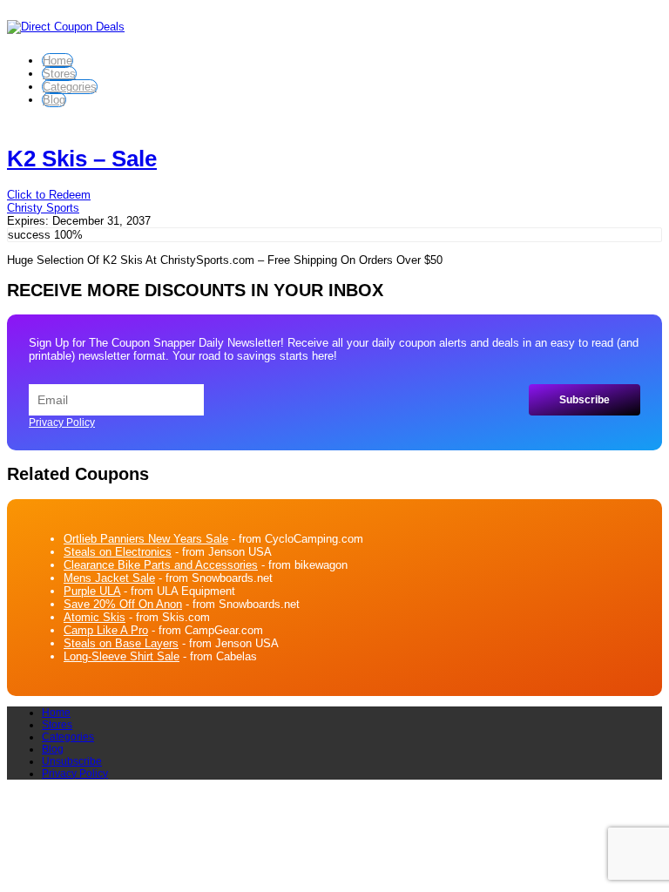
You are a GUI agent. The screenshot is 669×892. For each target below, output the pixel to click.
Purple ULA (92, 591)
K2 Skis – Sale (82, 158)
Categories (70, 86)
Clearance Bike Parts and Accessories (161, 564)
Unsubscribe (72, 761)
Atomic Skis (94, 617)
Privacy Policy (62, 422)
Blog (54, 99)
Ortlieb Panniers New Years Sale (146, 538)
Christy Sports (43, 207)
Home (57, 60)
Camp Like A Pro (106, 630)
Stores (59, 73)
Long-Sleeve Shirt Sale (121, 656)
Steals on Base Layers (121, 643)
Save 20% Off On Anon (123, 604)
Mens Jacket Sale (109, 578)
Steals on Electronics (118, 551)
